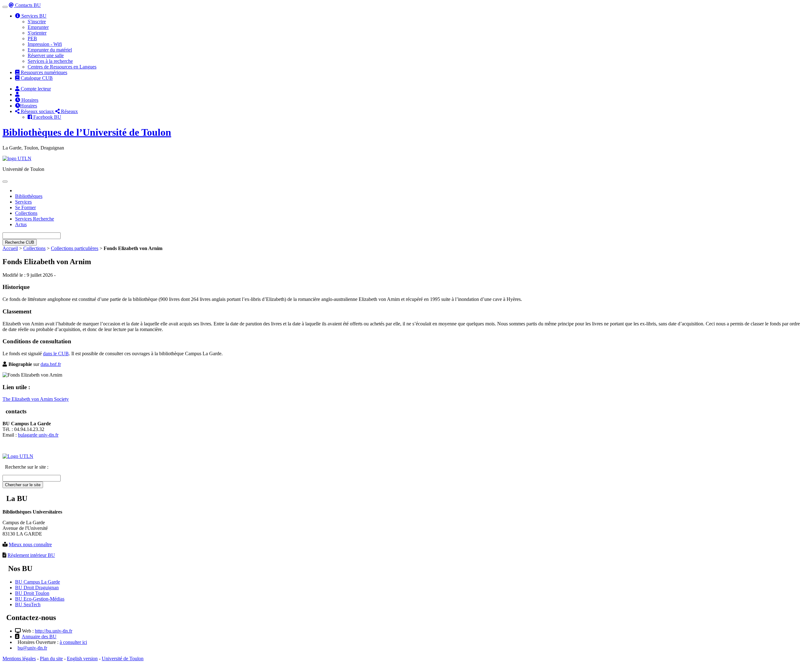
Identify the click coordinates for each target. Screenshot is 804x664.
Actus (21, 224)
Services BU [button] (33, 16)
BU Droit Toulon (32, 593)
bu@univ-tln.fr (32, 647)
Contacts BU (27, 5)
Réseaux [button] (69, 111)
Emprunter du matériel (50, 49)
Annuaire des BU (39, 636)
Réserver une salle (46, 55)
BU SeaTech (28, 604)
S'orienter (37, 32)
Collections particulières (74, 248)
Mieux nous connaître (30, 544)
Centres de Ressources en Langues (62, 66)
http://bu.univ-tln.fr (53, 631)
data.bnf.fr (51, 364)
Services (23, 201)
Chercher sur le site (23, 484)
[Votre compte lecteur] (17, 94)
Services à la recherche (50, 61)
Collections (26, 213)
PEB (32, 38)
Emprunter (38, 27)
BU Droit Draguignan (37, 587)
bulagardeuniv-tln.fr (38, 435)
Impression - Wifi (45, 44)
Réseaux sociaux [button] (37, 111)
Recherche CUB (19, 242)
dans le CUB (56, 353)
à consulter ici (73, 642)
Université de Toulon (123, 658)
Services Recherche (34, 218)
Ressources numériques (43, 72)
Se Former (25, 207)
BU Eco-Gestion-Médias (39, 598)
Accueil (10, 248)
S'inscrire (37, 21)
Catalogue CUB (36, 78)
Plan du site (51, 658)
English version (82, 658)
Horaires (29, 100)
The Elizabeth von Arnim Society (36, 399)
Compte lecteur (35, 88)
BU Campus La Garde (37, 582)
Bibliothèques (28, 196)
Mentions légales (19, 658)
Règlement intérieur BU (31, 555)
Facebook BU (46, 117)
